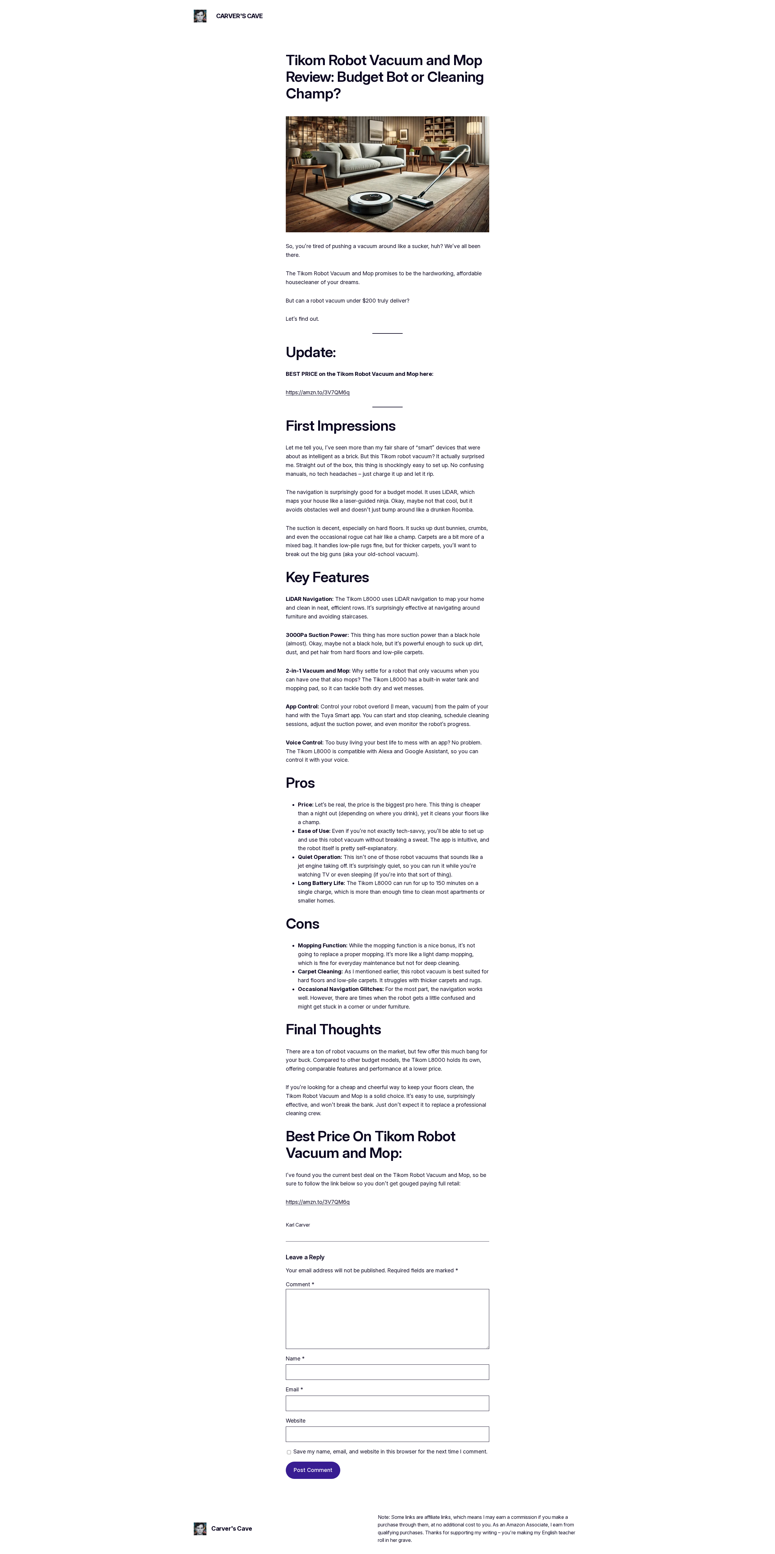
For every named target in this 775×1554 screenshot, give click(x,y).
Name (295, 1358)
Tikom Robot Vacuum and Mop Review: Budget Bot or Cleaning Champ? (385, 76)
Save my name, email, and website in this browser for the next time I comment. (390, 1451)
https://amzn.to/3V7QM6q (318, 392)
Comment (300, 1284)
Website (295, 1420)
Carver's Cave (239, 16)
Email (294, 1389)
